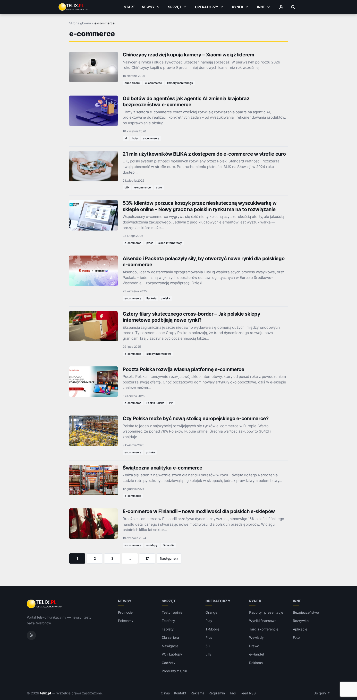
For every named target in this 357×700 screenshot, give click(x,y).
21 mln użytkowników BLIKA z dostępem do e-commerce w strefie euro (204, 154)
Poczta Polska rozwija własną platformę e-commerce (183, 369)
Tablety (168, 629)
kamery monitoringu (180, 83)
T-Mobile (212, 629)
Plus (208, 637)
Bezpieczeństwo (306, 612)
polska (166, 298)
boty (135, 138)
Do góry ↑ (322, 693)
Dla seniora (170, 637)
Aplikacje (300, 629)
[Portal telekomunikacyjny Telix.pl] (44, 604)
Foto (296, 637)
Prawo (254, 646)
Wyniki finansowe (262, 621)
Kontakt (180, 693)
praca (149, 243)
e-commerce (153, 83)
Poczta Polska (155, 403)
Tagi (232, 693)
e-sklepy (152, 545)
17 (147, 558)
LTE (208, 654)
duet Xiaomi (132, 83)
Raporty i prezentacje (266, 612)
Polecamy (126, 621)
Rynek (238, 7)
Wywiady (256, 637)
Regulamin (217, 693)
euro (159, 187)
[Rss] (31, 635)
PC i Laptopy (172, 654)
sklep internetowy (170, 243)
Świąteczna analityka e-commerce (162, 468)
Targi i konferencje (263, 629)
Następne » (169, 558)
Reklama (256, 663)
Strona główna (80, 23)
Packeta (151, 298)
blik (127, 187)
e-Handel (256, 654)
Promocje (125, 612)
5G (207, 646)
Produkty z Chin (174, 671)
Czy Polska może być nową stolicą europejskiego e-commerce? (196, 418)
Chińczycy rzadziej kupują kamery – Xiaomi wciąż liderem (188, 55)
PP (171, 403)
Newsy (148, 7)
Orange (211, 612)
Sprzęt (174, 7)
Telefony (168, 621)
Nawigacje (170, 646)
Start (129, 7)
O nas (165, 693)
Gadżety (168, 663)
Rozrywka (301, 621)
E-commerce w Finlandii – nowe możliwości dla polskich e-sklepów (199, 511)
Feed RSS (248, 693)
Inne (261, 7)
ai (126, 138)
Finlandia (168, 545)
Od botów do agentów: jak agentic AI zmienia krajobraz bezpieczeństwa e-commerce (186, 101)
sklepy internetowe (158, 353)
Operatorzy (206, 7)
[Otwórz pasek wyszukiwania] (293, 7)
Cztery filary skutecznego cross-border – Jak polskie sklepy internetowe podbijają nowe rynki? (191, 317)
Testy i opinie (172, 612)
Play (208, 621)
